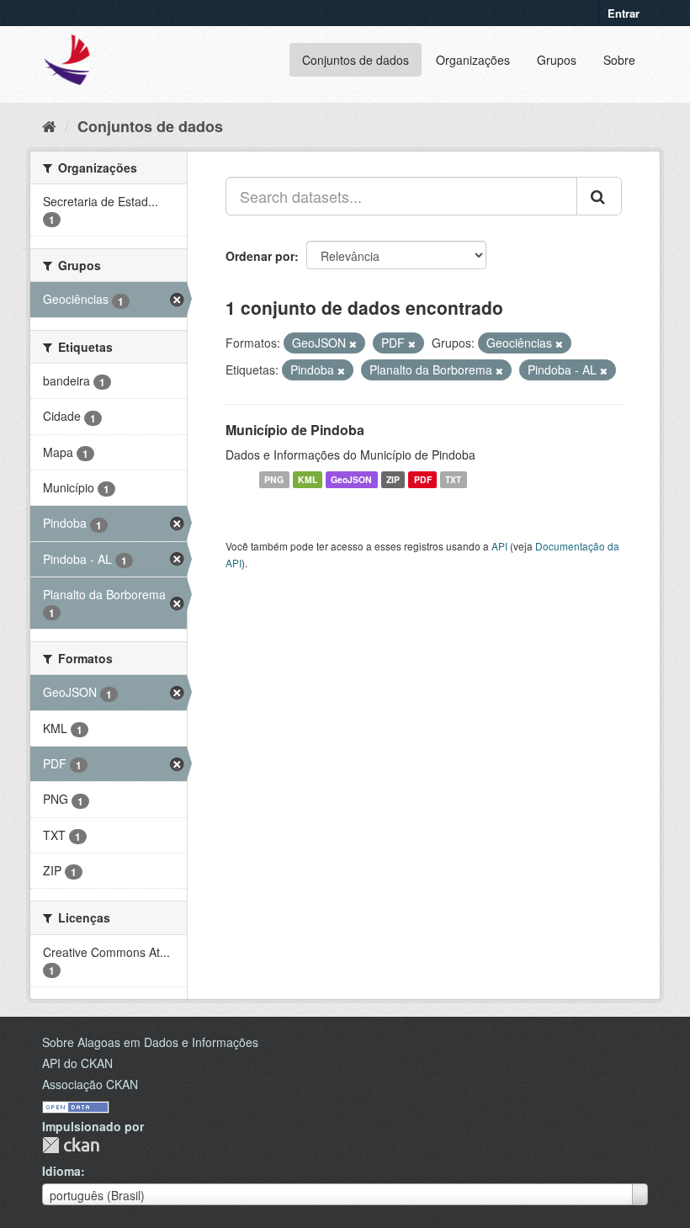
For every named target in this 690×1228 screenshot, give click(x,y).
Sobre (619, 59)
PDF (423, 479)
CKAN (70, 1145)
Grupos (556, 59)
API (499, 546)
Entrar (624, 13)
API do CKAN (77, 1063)
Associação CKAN (90, 1084)
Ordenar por (260, 255)
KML (307, 479)
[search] (599, 196)
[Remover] (353, 343)
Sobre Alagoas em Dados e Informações (150, 1042)
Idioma (61, 1170)
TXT (453, 479)
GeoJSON (351, 479)
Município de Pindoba (295, 429)
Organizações (473, 59)
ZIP (393, 479)
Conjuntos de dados (355, 59)
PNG (274, 479)
